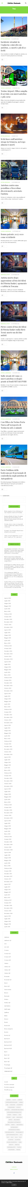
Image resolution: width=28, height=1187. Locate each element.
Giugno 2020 (7, 794)
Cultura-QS (7, 973)
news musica (20, 1124)
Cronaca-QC (7, 953)
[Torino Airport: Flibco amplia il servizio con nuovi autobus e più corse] (14, 76)
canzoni (20, 1099)
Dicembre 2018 (8, 842)
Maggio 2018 (7, 860)
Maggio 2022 (7, 733)
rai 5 (20, 1137)
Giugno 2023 (7, 699)
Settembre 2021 (8, 754)
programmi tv (19, 1132)
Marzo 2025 (7, 643)
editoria (7, 1109)
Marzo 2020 (7, 802)
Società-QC (7, 1035)
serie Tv (11, 1144)
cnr (7, 1104)
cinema (21, 1102)
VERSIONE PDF (8, 1071)
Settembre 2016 (8, 913)
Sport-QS (6, 1061)
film (20, 1114)
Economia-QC (8, 979)
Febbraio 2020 (8, 804)
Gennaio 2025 (7, 648)
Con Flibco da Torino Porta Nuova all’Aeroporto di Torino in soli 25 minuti (13, 425)
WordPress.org (8, 1090)
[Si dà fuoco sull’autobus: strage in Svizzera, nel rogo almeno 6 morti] (14, 124)
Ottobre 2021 (7, 752)
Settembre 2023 (8, 691)
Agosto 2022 (7, 725)
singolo (17, 1144)
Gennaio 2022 (7, 744)
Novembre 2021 (8, 749)
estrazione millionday (17, 1109)
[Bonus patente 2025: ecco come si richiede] (14, 219)
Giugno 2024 (7, 667)
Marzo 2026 (7, 611)
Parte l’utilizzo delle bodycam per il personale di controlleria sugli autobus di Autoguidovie (13, 474)
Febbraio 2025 (8, 646)
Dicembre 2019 (8, 810)
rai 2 (8, 1137)
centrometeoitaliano (11, 1102)
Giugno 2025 (7, 635)
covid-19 (18, 1107)
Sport (8, 274)
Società (6, 1032)
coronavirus (11, 1107)
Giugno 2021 (7, 762)
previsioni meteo (9, 1132)
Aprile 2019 (7, 831)
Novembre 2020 (8, 781)
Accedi (6, 1082)
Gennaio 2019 (7, 839)
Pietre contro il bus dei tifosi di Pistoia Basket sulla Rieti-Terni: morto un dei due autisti (13, 331)
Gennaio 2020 (7, 807)
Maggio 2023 (7, 701)
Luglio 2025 (7, 632)
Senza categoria (8, 1029)
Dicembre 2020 (8, 778)
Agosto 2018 (7, 852)
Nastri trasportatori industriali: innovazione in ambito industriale (12, 557)
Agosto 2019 (7, 820)
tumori (18, 1149)
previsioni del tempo (14, 1129)
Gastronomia (7, 989)
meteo (10, 1119)
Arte (5, 943)
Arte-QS (6, 947)
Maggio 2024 (7, 669)
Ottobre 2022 (7, 720)
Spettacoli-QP (8, 1045)
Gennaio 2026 (7, 616)
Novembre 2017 (8, 876)
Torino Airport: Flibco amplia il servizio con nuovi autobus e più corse (14, 94)
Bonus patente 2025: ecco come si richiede (12, 235)
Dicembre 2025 (8, 619)
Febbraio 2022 (8, 741)
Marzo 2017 (7, 897)
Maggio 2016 (7, 924)
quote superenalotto (12, 1134)
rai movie (10, 1139)
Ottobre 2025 (7, 624)
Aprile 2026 (7, 608)
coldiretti (19, 1104)
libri (13, 1117)
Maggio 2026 (7, 606)
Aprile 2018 (7, 863)
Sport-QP (6, 1058)
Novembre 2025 (8, 622)
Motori (6, 993)
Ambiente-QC (7, 940)
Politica (6, 999)
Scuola (6, 1022)
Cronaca (3, 88)
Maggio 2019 (7, 828)
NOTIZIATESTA (14, 1127)
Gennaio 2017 (7, 903)
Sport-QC (6, 1055)
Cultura (6, 963)
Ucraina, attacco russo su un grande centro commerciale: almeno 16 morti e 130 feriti (14, 525)
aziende (9, 1099)
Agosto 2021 (7, 757)
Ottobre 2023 (7, 688)
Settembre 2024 (8, 659)
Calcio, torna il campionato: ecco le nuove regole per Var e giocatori (13, 536)
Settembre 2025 (8, 627)
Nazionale (8, 88)
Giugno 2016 (7, 921)
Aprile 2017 (7, 895)
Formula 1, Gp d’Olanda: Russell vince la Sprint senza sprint (13, 531)
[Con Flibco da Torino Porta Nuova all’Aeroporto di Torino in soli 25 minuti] (14, 407)
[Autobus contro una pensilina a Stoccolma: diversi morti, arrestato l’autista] (14, 170)
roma (20, 1142)
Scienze (6, 1019)
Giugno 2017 (7, 889)
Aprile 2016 (7, 926)
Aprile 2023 (7, 704)
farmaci (15, 1114)
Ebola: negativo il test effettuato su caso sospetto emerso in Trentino (13, 511)
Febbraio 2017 (8, 900)
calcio (14, 1099)
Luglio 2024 (7, 664)
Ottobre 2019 (7, 815)
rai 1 (21, 1134)
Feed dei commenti (9, 1087)
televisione (11, 1149)
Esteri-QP (7, 986)
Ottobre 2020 (7, 783)
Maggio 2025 (7, 638)
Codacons (12, 1104)
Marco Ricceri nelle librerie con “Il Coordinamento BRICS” (13, 577)
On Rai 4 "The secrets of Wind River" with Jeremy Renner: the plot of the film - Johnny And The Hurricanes (13, 583)
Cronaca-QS (7, 960)
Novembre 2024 (8, 653)
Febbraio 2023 (8, 709)
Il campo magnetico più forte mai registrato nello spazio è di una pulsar (14, 552)
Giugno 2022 (7, 730)
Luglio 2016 (7, 918)
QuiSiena (6, 1012)
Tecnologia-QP (8, 1068)
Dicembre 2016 (8, 905)
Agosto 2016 (7, 916)
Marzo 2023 (7, 706)
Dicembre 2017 (8, 873)
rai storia (17, 1139)
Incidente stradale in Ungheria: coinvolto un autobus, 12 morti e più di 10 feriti (13, 46)
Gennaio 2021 (7, 775)
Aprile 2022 (7, 736)
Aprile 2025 (7, 640)
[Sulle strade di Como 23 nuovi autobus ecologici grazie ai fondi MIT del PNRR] (14, 360)
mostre (7, 1124)
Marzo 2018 (7, 865)
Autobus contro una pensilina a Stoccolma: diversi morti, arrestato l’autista (11, 189)
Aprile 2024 (7, 672)
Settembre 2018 (8, 850)
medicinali (19, 1117)
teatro (19, 1147)
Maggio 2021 (7, 765)
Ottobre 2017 (7, 879)
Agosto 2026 (7, 598)
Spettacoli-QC (8, 1042)
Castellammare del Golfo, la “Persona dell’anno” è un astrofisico (14, 549)
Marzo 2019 (7, 834)
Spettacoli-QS (8, 1048)
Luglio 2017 (7, 887)
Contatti (14, 1167)
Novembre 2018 (8, 844)
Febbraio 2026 (8, 614)
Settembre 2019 (8, 818)
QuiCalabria (7, 1006)
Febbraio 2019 (8, 836)
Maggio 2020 (7, 797)
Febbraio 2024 (8, 677)
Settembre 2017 (8, 881)
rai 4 (16, 1137)
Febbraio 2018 (8, 868)
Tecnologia (7, 1065)
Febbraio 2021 (8, 773)
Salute (5, 1015)
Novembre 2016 (8, 908)
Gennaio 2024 (7, 680)
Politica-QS (7, 1002)
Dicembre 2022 (8, 714)
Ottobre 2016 (7, 910)
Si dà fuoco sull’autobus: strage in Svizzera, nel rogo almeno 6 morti (13, 142)
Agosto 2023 (7, 693)
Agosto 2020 (7, 789)
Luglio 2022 (7, 728)
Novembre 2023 (8, 685)
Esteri (2, 136)
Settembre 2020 (8, 786)
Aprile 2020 (7, 799)
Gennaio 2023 (7, 712)
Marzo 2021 (7, 770)
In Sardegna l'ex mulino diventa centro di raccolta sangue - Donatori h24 (14, 565)
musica (13, 1124)
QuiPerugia (7, 1009)
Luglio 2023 (7, 696)
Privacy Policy (14, 1169)
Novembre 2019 (8, 812)
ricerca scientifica (12, 1142)
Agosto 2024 (7, 661)
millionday (17, 1119)
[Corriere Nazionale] (14, 3)
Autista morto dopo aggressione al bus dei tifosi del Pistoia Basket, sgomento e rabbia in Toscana (14, 282)
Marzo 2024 (7, 675)
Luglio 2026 (7, 600)
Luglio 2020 (7, 791)
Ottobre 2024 (7, 656)
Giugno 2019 (7, 826)
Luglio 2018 (7, 855)
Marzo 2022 (7, 738)
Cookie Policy (8, 1182)
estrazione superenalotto (14, 1112)
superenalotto (11, 1147)
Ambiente (6, 937)
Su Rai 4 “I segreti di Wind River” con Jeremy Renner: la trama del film (13, 586)
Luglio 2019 (7, 823)
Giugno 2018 (7, 857)
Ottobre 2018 (7, 847)
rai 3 (12, 1137)
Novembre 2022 (8, 717)
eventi (9, 1114)
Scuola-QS (7, 1025)
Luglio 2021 (7, 759)
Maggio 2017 (7, 892)
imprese (8, 1117)
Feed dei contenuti (9, 1084)
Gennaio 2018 (7, 871)
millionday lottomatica (14, 1122)
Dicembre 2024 (8, 651)
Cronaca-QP (7, 957)
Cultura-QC (7, 966)
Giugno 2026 (7, 603)
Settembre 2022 (8, 722)
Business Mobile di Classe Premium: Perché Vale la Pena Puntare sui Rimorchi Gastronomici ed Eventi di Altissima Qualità (13, 518)
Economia (6, 976)
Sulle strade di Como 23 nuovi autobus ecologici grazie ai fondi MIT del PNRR (14, 378)
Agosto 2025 (7, 630)
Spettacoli (7, 1038)
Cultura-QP (7, 970)
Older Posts (5, 495)
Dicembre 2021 (8, 746)
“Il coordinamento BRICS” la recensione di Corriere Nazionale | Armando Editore (13, 574)
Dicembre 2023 (8, 683)
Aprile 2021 (7, 767)
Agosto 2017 (7, 884)
